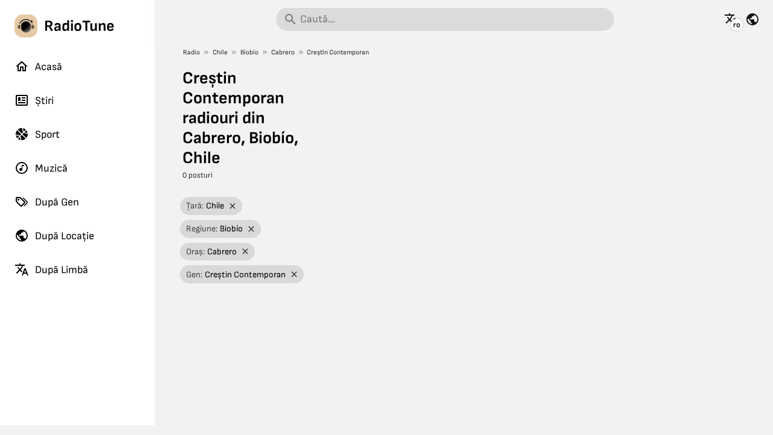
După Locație (64, 236)
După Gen (57, 202)
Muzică (51, 168)
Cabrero (283, 52)
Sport (47, 134)
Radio (191, 52)
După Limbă (61, 269)
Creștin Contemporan (338, 52)
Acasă (48, 66)
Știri (44, 100)
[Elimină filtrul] (232, 206)
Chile (220, 52)
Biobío (249, 52)
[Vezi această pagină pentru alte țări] (752, 19)
